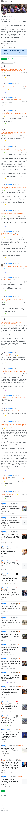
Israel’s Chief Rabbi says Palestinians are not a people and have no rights (13, 479)
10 (2, 654)
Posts (16, 58)
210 (3, 542)
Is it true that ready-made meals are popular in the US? (13, 371)
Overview (4, 58)
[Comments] (24, 566)
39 (2, 786)
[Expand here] (24, 636)
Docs (2, 805)
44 (2, 668)
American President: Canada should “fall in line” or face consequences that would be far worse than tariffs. (13, 150)
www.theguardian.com (5, 652)
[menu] (26, 1)
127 (3, 569)
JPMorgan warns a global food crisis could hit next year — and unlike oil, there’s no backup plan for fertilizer (13, 70)
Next (3, 791)
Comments (10, 58)
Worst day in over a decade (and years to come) (11, 86)
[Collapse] (2, 66)
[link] (4, 72)
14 (2, 725)
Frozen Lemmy (7, 1)
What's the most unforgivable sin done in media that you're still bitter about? (13, 114)
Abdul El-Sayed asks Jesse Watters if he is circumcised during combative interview (13, 133)
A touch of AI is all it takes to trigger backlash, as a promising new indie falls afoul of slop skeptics (12, 214)
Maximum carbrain (18, 99)
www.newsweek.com (5, 753)
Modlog (3, 797)
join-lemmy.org (4, 810)
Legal (2, 800)
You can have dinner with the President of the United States (14, 266)
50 (2, 682)
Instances (3, 803)
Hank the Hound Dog (16, 397)
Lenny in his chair (15, 410)
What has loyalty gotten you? (7, 494)
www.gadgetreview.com (6, 511)
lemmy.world (3, 637)
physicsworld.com (4, 611)
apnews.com (3, 554)
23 (2, 583)
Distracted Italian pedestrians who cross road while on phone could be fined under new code (12, 300)
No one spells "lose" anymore (7, 281)
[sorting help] (14, 62)
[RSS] (16, 62)
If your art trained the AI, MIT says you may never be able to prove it (13, 188)
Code (2, 808)
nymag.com (3, 770)
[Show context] (2, 72)
